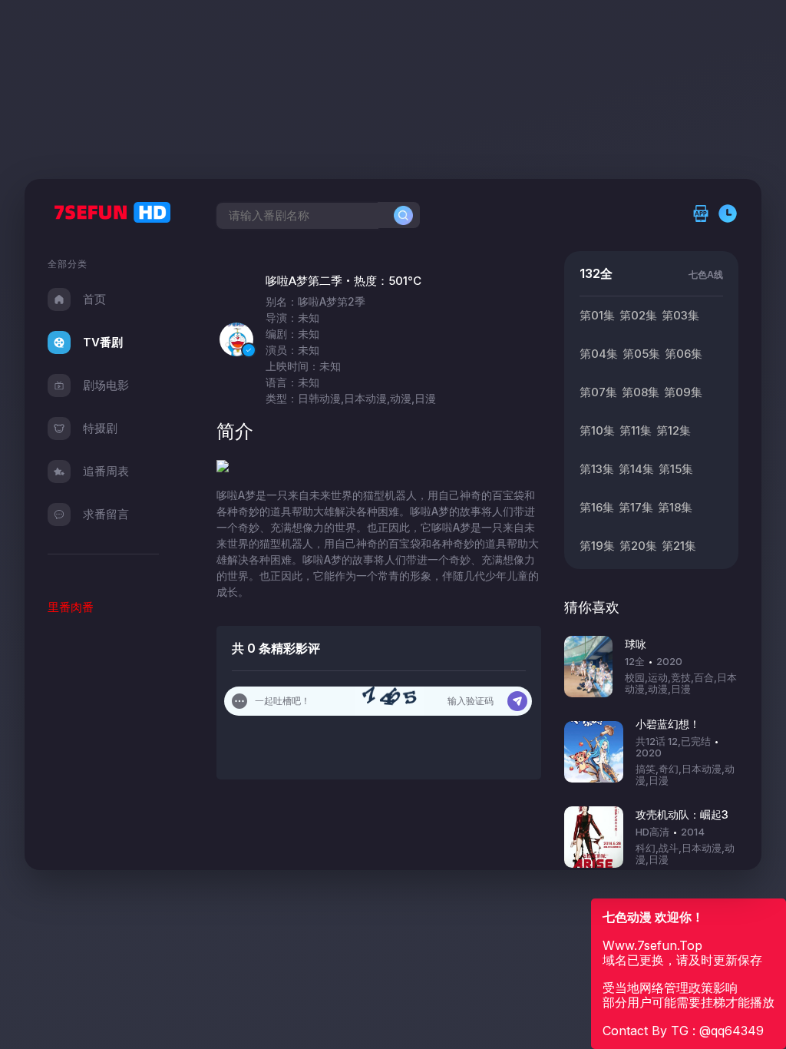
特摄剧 (100, 428)
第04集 (599, 353)
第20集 (638, 545)
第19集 (597, 545)
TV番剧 (103, 342)
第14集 (636, 469)
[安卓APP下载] (704, 214)
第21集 (679, 545)
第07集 (598, 392)
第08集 (640, 392)
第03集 (680, 315)
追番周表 (106, 471)
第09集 (683, 392)
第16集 (597, 507)
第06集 (683, 353)
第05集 (641, 353)
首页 (94, 299)
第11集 (635, 430)
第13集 (597, 469)
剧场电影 (106, 385)
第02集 (638, 315)
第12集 (673, 430)
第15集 (676, 469)
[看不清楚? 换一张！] (393, 701)
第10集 (597, 430)
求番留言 (106, 514)
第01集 (597, 315)
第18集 (675, 507)
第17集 (636, 507)
